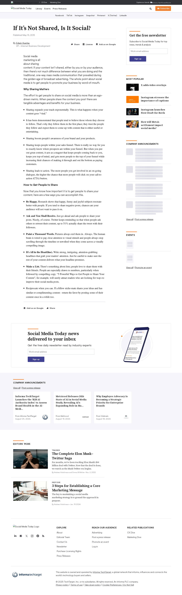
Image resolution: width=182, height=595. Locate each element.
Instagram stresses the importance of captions (155, 99)
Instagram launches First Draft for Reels (153, 111)
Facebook (59, 15)
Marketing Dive (55, 2)
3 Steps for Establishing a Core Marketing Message (76, 488)
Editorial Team (63, 537)
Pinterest (101, 15)
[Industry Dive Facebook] (21, 536)
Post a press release (144, 219)
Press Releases (60, 8)
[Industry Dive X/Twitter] (26, 536)
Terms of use (76, 585)
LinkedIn (123, 15)
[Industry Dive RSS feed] (43, 536)
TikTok (69, 15)
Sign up (137, 59)
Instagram (79, 15)
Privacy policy (62, 585)
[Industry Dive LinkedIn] (15, 536)
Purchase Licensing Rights (69, 551)
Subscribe (164, 8)
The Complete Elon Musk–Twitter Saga (72, 456)
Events (47, 8)
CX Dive (44, 2)
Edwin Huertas (23, 43)
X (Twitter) (112, 15)
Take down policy (92, 585)
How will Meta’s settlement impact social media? (152, 125)
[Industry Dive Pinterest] (37, 536)
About (59, 532)
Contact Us (62, 542)
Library (39, 8)
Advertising (97, 532)
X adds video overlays (153, 85)
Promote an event (143, 267)
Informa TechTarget (102, 572)
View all (129, 219)
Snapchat (90, 15)
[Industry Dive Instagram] (32, 536)
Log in (95, 546)
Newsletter (62, 546)
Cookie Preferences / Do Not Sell (118, 585)
